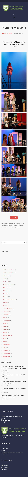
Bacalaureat (6, 281)
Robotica (5, 341)
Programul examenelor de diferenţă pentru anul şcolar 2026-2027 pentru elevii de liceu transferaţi (13, 368)
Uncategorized (6, 356)
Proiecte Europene (7, 335)
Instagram (6, 467)
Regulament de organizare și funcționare (13, 452)
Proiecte (5, 332)
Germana (5, 317)
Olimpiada (5, 326)
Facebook (6, 465)
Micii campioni (6, 320)
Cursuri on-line (6, 305)
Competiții (5, 293)
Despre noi (5, 448)
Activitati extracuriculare (8, 269)
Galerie (10, 33)
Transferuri (5, 350)
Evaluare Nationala (7, 308)
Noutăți (4, 323)
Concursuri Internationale (9, 299)
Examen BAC (6, 314)
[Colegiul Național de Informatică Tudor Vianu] (14, 8)
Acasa (4, 33)
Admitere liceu (6, 275)
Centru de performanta (8, 284)
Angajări (5, 278)
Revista (4, 338)
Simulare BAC (6, 344)
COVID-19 (5, 302)
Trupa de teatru (6, 353)
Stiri (4, 347)
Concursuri (5, 296)
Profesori (5, 454)
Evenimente (6, 311)
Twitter (5, 469)
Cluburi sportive (6, 290)
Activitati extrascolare (8, 272)
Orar (4, 450)
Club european (6, 287)
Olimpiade (5, 329)
